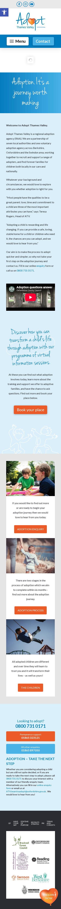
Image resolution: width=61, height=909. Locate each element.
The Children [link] (30, 687)
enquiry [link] (40, 265)
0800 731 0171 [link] (25, 270)
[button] (18, 41)
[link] (4, 12)
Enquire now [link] (49, 896)
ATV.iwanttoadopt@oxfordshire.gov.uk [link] (26, 791)
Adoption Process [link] (31, 610)
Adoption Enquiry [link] (30, 529)
